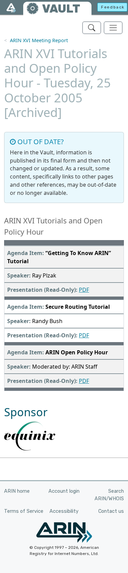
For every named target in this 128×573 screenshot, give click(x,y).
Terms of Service (23, 511)
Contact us (111, 511)
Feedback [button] (113, 7)
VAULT (61, 9)
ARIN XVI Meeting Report (39, 40)
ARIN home (17, 491)
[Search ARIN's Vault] (91, 27)
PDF (84, 289)
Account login (64, 491)
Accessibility (64, 511)
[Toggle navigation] (113, 27)
